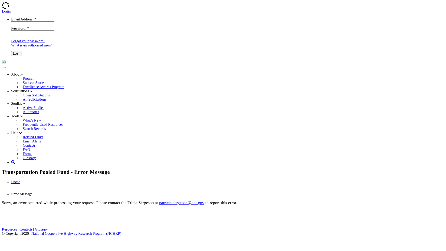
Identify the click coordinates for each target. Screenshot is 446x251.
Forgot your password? (28, 41)
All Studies (31, 112)
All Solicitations (34, 99)
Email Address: (23, 19)
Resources (9, 229)
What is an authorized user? (31, 45)
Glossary (29, 158)
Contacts (26, 229)
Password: (20, 28)
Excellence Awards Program (43, 87)
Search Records (34, 129)
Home (15, 182)
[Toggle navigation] (4, 67)
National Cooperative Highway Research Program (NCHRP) (76, 233)
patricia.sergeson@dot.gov (181, 202)
